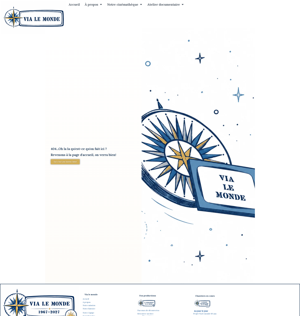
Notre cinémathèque (122, 4)
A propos (86, 302)
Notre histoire (89, 309)
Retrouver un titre (145, 314)
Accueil (74, 4)
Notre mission (89, 305)
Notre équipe (88, 313)
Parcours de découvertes (148, 310)
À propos (91, 4)
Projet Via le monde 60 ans (204, 314)
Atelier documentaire (163, 4)
